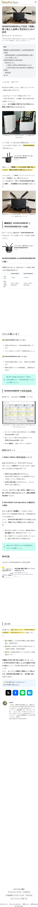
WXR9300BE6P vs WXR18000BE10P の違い (19, 55)
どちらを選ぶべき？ (11, 57)
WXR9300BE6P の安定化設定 (13, 60)
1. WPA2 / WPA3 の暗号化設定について (19, 65)
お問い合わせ (34, 904)
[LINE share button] (22, 693)
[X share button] (8, 693)
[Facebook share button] (15, 693)
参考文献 (8, 72)
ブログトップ (4, 904)
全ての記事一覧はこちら (11, 684)
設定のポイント (10, 62)
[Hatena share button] (29, 693)
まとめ (6, 75)
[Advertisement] (19, 309)
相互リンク (26, 904)
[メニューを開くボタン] (35, 2)
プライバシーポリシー (15, 904)
